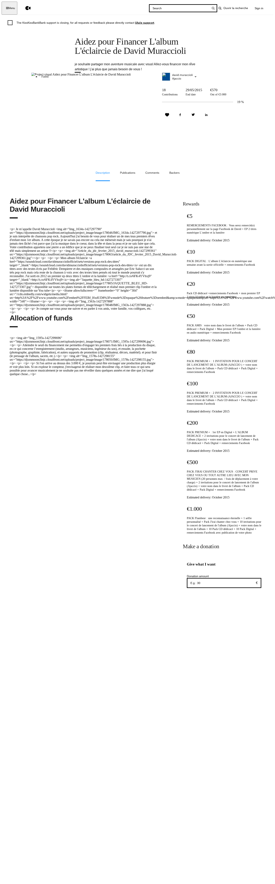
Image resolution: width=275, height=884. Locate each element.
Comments (152, 172)
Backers (174, 172)
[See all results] (213, 8)
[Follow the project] (167, 115)
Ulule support (144, 22)
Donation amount (198, 576)
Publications (127, 172)
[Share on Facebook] (180, 115)
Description (103, 172)
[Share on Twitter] (193, 115)
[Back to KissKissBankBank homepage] (25, 8)
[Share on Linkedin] (206, 115)
